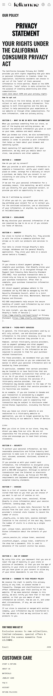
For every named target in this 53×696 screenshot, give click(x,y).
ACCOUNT (5, 687)
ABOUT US (6, 668)
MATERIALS (6, 673)
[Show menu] (4, 4)
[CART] (49, 4)
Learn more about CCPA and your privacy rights (24, 93)
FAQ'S (4, 682)
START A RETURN (9, 664)
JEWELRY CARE (8, 678)
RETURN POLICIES (9, 692)
